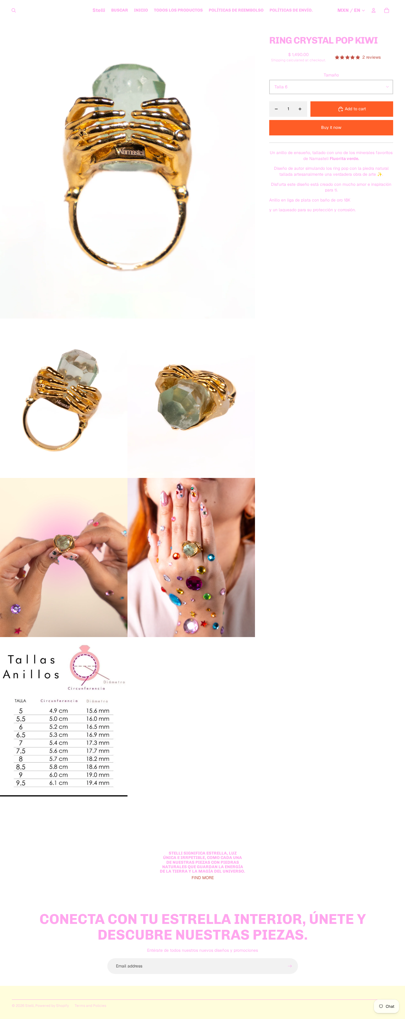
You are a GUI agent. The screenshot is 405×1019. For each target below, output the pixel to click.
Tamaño (331, 75)
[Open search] (13, 10)
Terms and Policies (90, 1005)
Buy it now (331, 127)
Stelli (29, 1005)
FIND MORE (203, 877)
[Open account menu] (373, 10)
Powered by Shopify (52, 1005)
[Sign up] (290, 966)
